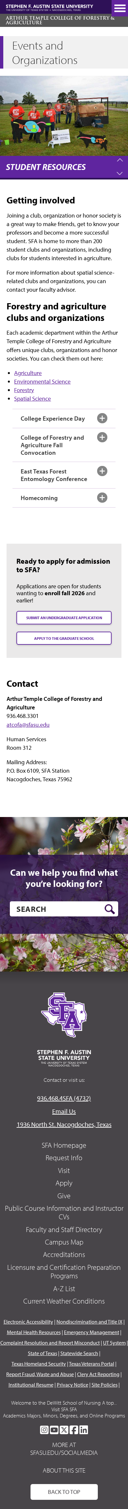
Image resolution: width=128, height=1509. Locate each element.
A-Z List (64, 1288)
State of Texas (42, 1353)
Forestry (24, 390)
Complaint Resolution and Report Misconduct (50, 1342)
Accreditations (64, 1254)
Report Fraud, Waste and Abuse (40, 1374)
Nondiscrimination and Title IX (89, 1321)
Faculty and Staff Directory (64, 1229)
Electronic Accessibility (28, 1321)
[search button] (110, 909)
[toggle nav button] (120, 8)
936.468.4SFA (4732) (64, 1098)
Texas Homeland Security (38, 1363)
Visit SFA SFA (64, 1409)
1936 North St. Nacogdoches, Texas (64, 1124)
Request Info (64, 1157)
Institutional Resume (31, 1384)
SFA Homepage (64, 1145)
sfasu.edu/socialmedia (64, 1453)
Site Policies (104, 1384)
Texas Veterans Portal (91, 1363)
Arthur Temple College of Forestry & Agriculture (60, 20)
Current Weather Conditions (64, 1301)
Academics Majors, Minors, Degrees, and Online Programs (64, 1415)
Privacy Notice (72, 1384)
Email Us (64, 1111)
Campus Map (64, 1242)
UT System (114, 1342)
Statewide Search (79, 1353)
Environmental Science (42, 381)
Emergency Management (91, 1332)
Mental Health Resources (34, 1332)
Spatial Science (32, 398)
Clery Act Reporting (98, 1374)
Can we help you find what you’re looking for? (64, 878)
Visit (64, 1170)
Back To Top (64, 1492)
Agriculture (28, 373)
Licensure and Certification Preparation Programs (64, 1271)
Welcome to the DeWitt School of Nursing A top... (64, 1402)
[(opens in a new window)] (44, 1430)
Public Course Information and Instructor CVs (64, 1212)
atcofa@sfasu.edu (28, 724)
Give (64, 1195)
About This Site (64, 1470)
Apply (64, 1182)
